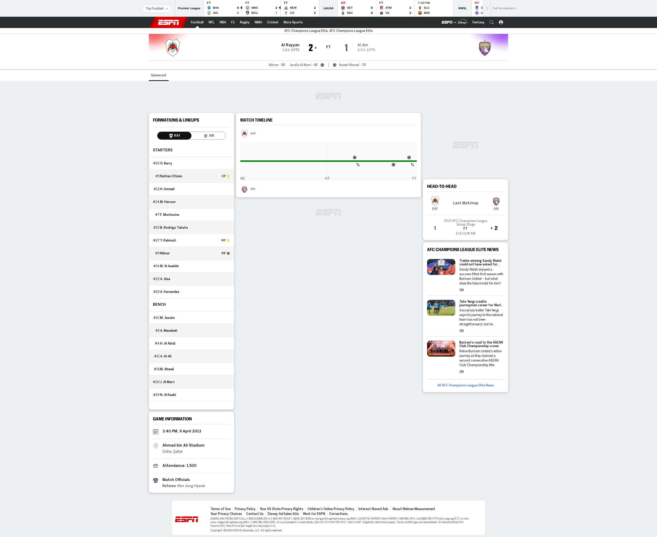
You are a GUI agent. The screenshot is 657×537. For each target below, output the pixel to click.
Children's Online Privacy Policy (330, 509)
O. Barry (166, 163)
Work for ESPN (314, 514)
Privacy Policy (245, 509)
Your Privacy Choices (226, 514)
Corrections (338, 514)
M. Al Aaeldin (169, 266)
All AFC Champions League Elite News (465, 385)
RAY (253, 133)
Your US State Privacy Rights (281, 509)
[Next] (487, 8)
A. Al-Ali (165, 356)
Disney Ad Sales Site (283, 514)
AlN (252, 189)
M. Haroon (168, 202)
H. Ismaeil (167, 189)
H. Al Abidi (167, 343)
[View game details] (465, 225)
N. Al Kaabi (168, 395)
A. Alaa (165, 279)
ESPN (168, 22)
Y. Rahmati (168, 240)
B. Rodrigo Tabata (174, 227)
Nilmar (165, 253)
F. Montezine (169, 215)
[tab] (174, 136)
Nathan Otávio (171, 176)
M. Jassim (167, 318)
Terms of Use (220, 509)
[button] (492, 22)
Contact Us (255, 514)
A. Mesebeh (168, 330)
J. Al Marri (167, 382)
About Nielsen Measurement (413, 509)
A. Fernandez (169, 292)
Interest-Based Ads (373, 509)
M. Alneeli (167, 369)
